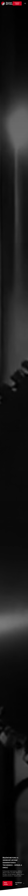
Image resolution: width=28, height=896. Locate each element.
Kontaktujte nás (18, 883)
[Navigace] (25, 3)
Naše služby (6, 883)
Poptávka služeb (17, 3)
